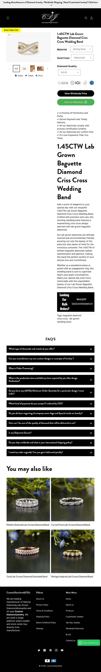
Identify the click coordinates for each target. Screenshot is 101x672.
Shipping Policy (42, 616)
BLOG (68, 634)
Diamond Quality (67, 66)
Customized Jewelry (74, 616)
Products (70, 611)
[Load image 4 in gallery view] (24, 68)
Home (68, 599)
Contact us (70, 640)
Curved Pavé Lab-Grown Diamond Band (70, 525)
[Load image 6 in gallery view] (40, 68)
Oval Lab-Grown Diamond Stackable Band (27, 576)
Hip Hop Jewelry (73, 622)
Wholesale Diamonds (75, 628)
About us (70, 605)
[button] (8, 18)
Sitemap (39, 628)
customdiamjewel (54, 666)
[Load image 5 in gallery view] (32, 68)
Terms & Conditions (44, 611)
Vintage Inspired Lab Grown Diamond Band (72, 576)
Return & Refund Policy (46, 622)
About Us (40, 599)
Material (62, 49)
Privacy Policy (42, 605)
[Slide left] (9, 69)
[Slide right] (47, 69)
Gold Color (63, 58)
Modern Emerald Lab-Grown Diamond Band (28, 525)
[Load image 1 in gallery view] (16, 68)
